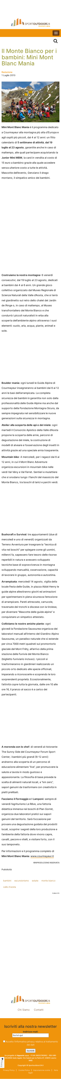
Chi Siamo (24, 1009)
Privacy (1, 1063)
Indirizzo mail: (30, 1031)
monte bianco (48, 880)
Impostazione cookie (30, 1016)
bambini (7, 880)
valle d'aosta (9, 887)
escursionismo (21, 880)
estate (35, 880)
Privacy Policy (9, 1070)
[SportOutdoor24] (30, 22)
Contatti (38, 1009)
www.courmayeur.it (42, 856)
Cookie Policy (24, 1070)
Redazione (7, 72)
